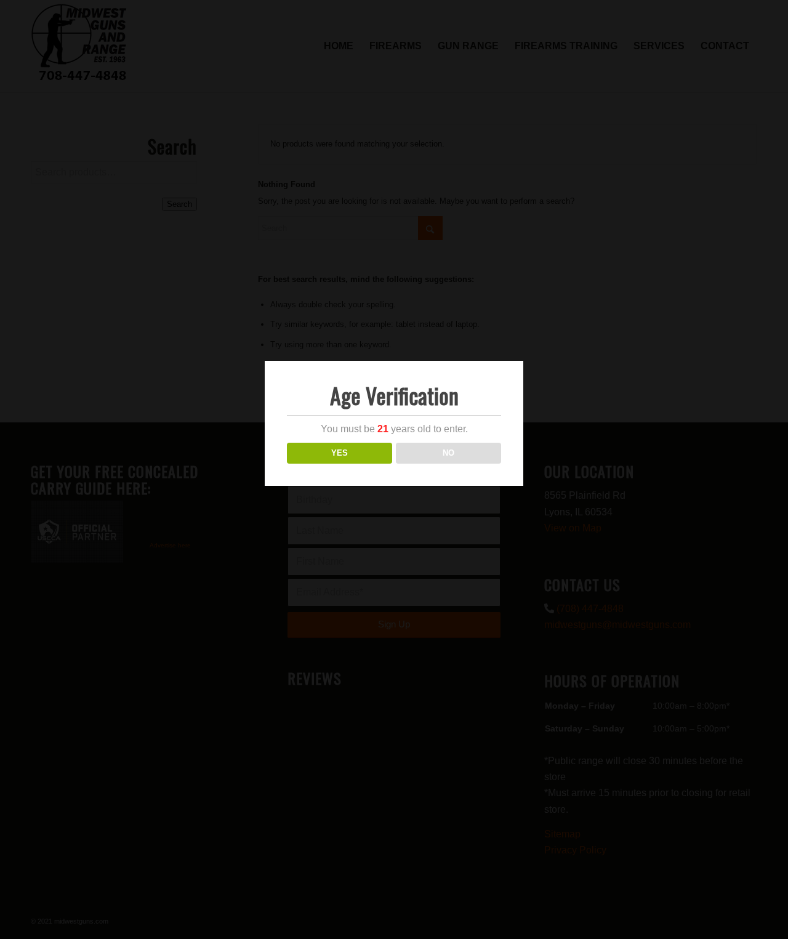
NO (448, 452)
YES (339, 452)
